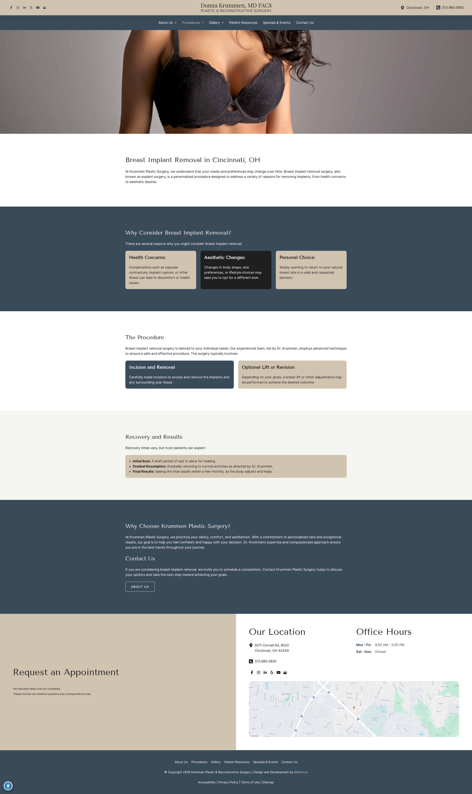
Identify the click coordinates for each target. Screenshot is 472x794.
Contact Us (289, 762)
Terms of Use (250, 782)
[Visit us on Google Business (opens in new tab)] (44, 8)
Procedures (199, 762)
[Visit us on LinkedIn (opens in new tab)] (24, 8)
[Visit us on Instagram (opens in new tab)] (18, 8)
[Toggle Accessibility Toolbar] (8, 785)
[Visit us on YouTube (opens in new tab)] (38, 8)
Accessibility (207, 782)
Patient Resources (236, 762)
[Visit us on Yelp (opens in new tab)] (31, 8)
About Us (181, 762)
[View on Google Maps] (354, 709)
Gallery (216, 762)
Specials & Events (265, 762)
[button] (175, 22)
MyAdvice (301, 772)
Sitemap (268, 782)
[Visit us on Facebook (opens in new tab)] (11, 8)
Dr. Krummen (262, 466)
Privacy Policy (228, 782)
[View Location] (403, 7)
